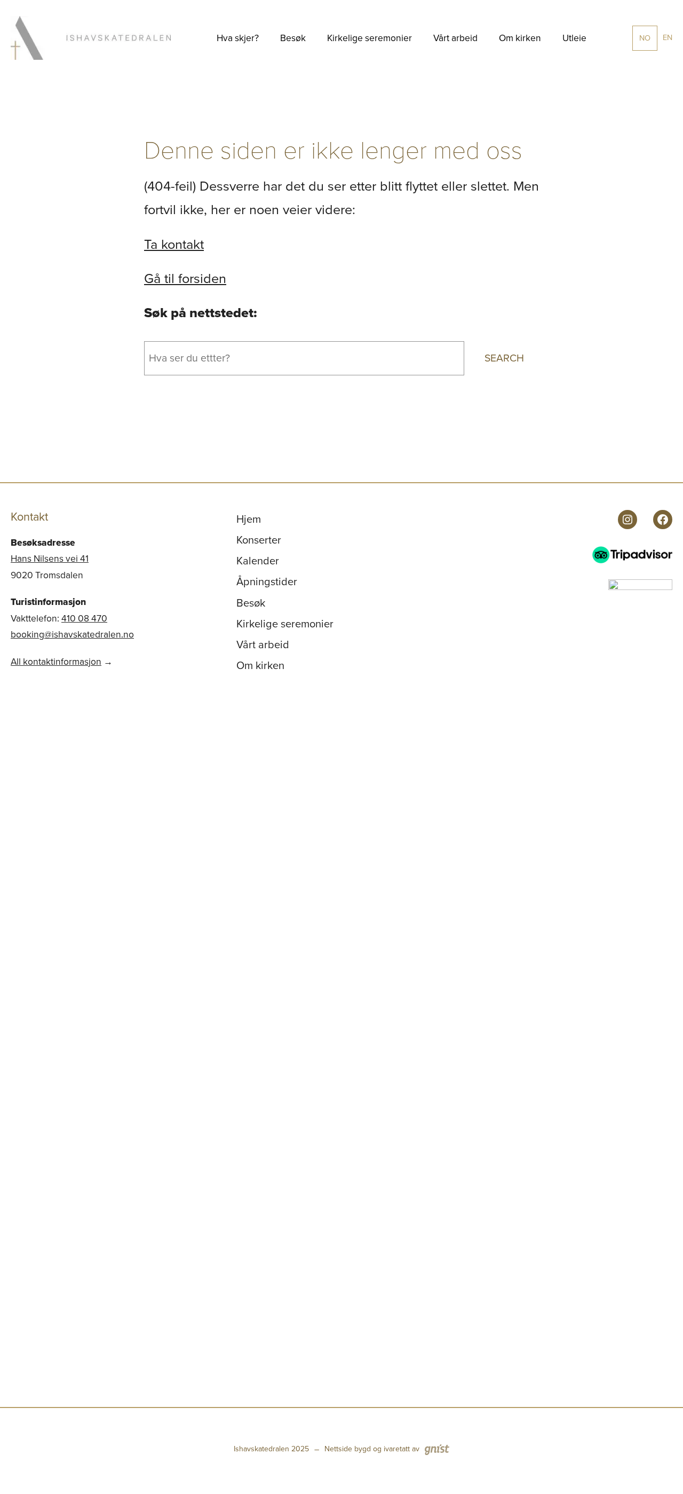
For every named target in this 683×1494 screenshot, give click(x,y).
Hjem (248, 519)
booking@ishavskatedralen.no (72, 634)
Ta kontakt (174, 244)
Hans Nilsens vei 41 (50, 558)
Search (504, 358)
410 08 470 (84, 618)
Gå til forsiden (185, 278)
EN (667, 37)
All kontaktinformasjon (56, 662)
